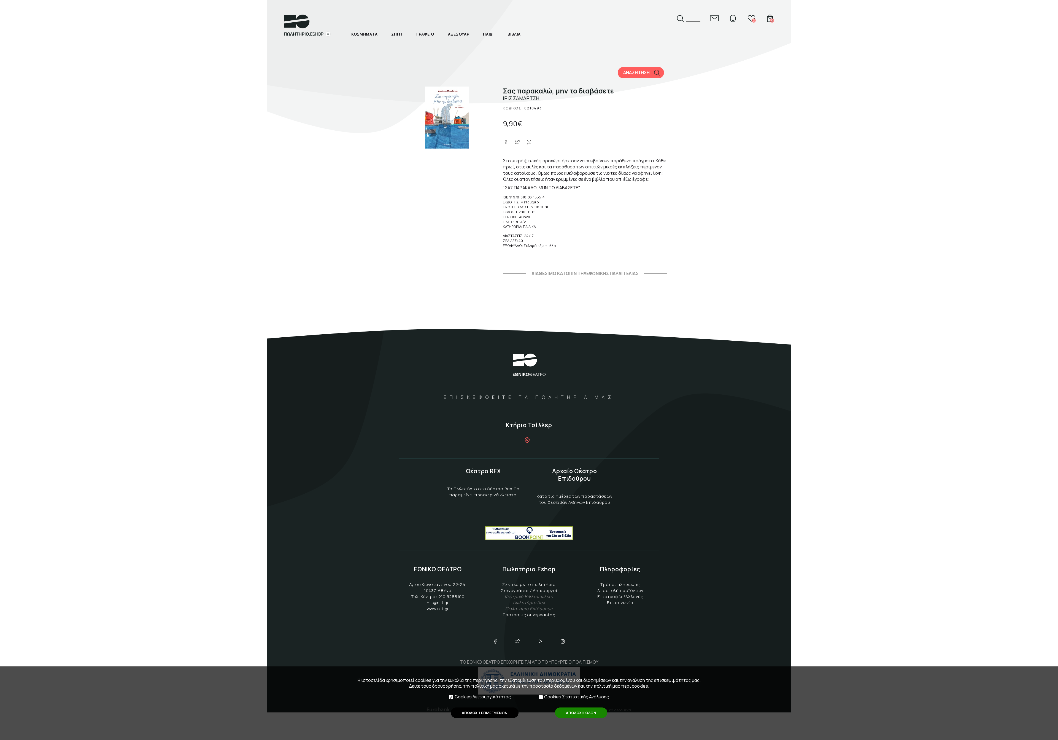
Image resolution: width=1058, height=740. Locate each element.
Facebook (495, 641)
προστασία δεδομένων (553, 686)
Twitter (518, 641)
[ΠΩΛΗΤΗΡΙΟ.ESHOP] (307, 26)
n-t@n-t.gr (438, 603)
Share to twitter (517, 142)
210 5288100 (451, 596)
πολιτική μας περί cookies (620, 686)
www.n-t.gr (438, 609)
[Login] (732, 18)
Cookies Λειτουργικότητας (483, 697)
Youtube (540, 641)
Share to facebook (506, 142)
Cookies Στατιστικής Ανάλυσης (576, 697)
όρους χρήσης (446, 686)
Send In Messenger (529, 142)
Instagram (563, 641)
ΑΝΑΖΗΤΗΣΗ (636, 72)
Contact (714, 18)
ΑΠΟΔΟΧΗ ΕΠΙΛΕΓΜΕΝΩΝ (485, 712)
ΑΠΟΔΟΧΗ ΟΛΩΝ (581, 712)
